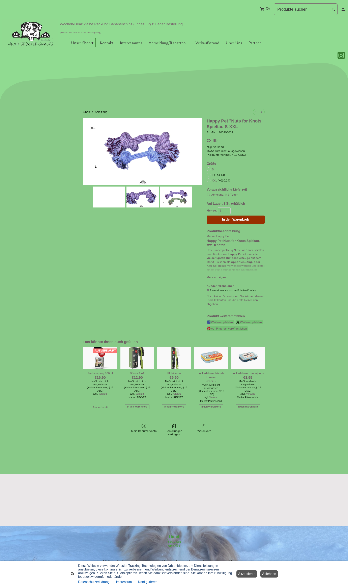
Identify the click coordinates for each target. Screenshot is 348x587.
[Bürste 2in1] (137, 358)
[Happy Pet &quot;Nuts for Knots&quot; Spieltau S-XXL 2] (176, 197)
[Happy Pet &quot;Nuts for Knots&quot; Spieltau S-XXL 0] (109, 197)
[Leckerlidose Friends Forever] (211, 358)
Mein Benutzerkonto (144, 430)
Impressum (124, 582)
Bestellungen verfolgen (174, 432)
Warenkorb (204, 430)
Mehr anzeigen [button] (216, 277)
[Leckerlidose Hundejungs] (248, 358)
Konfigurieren (147, 582)
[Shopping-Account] (343, 9)
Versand (218, 146)
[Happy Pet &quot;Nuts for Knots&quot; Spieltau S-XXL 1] (142, 197)
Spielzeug (101, 111)
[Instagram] (341, 55)
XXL (221, 180)
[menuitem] (256, 112)
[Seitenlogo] (30, 33)
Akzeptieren (246, 574)
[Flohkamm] (174, 358)
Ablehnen (269, 574)
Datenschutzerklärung (94, 582)
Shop (86, 111)
